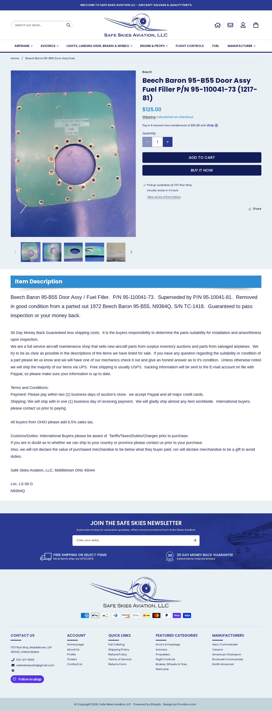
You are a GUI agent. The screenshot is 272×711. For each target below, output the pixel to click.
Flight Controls (165, 659)
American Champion (226, 654)
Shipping (149, 117)
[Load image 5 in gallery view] (116, 252)
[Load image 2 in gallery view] (51, 252)
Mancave (162, 669)
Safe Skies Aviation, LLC (115, 704)
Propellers (163, 654)
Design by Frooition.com (179, 704)
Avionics (161, 650)
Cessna (217, 650)
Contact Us (74, 664)
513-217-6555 (25, 660)
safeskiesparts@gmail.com (35, 665)
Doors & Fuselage (168, 644)
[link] (73, 556)
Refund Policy (117, 654)
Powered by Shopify (147, 704)
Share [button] (257, 209)
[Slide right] (131, 252)
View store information (164, 197)
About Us (73, 650)
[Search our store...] (68, 25)
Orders (72, 659)
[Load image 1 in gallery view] (30, 252)
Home (15, 58)
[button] (255, 25)
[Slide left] (15, 252)
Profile (71, 654)
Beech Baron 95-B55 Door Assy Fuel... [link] (51, 58)
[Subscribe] (195, 540)
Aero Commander (225, 644)
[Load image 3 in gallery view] (73, 252)
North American (223, 664)
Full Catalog (116, 644)
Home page (75, 644)
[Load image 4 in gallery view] (94, 252)
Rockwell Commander (227, 659)
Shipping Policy (118, 650)
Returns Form (117, 664)
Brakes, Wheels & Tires (171, 664)
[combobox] (42, 25)
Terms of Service (120, 659)
